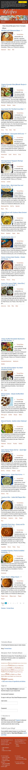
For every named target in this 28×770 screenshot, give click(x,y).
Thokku (14, 676)
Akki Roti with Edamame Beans (10, 30)
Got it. (23, 2)
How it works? (5, 759)
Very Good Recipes (5, 740)
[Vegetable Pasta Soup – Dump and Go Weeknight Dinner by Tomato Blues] (7, 532)
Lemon (22, 668)
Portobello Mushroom (6, 361)
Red (14, 130)
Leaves (8, 181)
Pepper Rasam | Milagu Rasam (10, 577)
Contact (17, 746)
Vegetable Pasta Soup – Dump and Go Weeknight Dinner (12, 525)
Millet (12, 670)
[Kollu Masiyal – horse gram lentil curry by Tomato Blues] (7, 139)
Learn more (6, 7)
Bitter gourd (4, 414)
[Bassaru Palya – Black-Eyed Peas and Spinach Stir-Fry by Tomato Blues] (7, 193)
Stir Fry (12, 206)
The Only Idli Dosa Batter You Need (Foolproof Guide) (11, 369)
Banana (6, 663)
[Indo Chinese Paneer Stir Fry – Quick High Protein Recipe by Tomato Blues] (7, 457)
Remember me (6, 715)
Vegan (13, 233)
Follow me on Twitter (6, 750)
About (17, 744)
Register (18, 720)
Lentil (10, 154)
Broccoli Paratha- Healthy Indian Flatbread (13, 421)
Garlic (6, 668)
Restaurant (3, 674)
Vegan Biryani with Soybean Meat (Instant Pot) (14, 213)
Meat (18, 233)
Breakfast (15, 663)
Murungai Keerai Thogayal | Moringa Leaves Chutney (12, 162)
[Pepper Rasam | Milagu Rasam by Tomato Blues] (7, 583)
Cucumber (6, 665)
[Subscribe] (14, 34)
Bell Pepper (4, 518)
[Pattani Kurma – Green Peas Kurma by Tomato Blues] (7, 480)
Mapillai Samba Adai (7, 237)
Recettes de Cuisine (20, 763)
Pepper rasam (4, 596)
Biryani (2, 233)
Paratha (3, 279)
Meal (10, 130)
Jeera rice (3, 306)
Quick (18, 470)
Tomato (17, 676)
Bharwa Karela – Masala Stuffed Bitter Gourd (12, 395)
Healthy (20, 443)
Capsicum (11, 518)
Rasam (2, 598)
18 (20, 603)
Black (2, 209)
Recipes (3, 22)
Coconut (2, 665)
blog (3, 749)
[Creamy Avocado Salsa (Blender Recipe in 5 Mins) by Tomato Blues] (7, 92)
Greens (3, 493)
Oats (19, 670)
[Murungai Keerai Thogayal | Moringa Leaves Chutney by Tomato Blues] (7, 168)
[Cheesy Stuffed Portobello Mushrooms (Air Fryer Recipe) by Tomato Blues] (7, 346)
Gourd (2, 417)
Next (3, 605)
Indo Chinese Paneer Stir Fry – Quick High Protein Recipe (13, 451)
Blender (9, 105)
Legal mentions (5, 747)
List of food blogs (19, 757)
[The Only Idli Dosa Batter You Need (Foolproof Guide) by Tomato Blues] (7, 375)
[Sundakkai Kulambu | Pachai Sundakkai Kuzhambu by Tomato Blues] (7, 558)
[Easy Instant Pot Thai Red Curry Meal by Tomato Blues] (7, 115)
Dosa (5, 390)
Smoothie (16, 674)
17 (17, 603)
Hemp (13, 279)
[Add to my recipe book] (21, 30)
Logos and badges (6, 763)
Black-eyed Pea (5, 206)
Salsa (14, 105)
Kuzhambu (3, 573)
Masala (15, 414)
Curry (2, 130)
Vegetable (3, 547)
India (9, 306)
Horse (2, 157)
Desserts (16, 665)
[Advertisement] (14, 68)
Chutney (3, 181)
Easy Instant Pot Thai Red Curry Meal (12, 109)
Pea (6, 209)
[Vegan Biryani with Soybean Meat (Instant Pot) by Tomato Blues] (7, 220)
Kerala (13, 668)
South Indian (4, 676)
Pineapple (15, 671)
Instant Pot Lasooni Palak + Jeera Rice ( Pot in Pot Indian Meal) (13, 284)
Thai (7, 130)
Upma (20, 676)
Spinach (17, 206)
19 (23, 603)
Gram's (15, 154)
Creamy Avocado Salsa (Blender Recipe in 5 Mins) (13, 85)
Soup (18, 547)
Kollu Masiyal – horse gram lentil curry (12, 134)
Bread (12, 663)
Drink (22, 665)
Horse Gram (4, 154)
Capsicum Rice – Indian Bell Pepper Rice (13, 497)
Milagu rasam (13, 596)
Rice (13, 306)
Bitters (20, 414)
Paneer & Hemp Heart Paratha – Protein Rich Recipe (13, 258)
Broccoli (9, 443)
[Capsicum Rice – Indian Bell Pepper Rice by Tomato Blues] (7, 505)
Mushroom (15, 361)
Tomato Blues (20, 34)
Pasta (14, 547)
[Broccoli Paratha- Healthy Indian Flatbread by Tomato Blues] (7, 428)
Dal (13, 665)
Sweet (11, 676)
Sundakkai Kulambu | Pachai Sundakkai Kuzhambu (12, 552)
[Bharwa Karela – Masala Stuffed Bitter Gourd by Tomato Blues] (7, 401)
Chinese (8, 470)
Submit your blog (5, 757)
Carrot (22, 663)
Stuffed (3, 364)
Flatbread (3, 443)
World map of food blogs (21, 759)
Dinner (9, 547)
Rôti (13, 49)
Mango (2, 670)
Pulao (19, 671)
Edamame (3, 49)
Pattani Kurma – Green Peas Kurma (11, 475)
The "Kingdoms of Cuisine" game (5, 765)
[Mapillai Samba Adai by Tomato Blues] (7, 243)
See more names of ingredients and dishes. (14, 681)
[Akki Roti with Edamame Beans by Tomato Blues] (7, 36)
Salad (12, 674)
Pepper (21, 518)
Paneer (8, 279)
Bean (9, 49)
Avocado (3, 105)
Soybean (8, 233)
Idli (1, 390)
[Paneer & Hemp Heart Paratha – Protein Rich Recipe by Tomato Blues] (7, 265)
